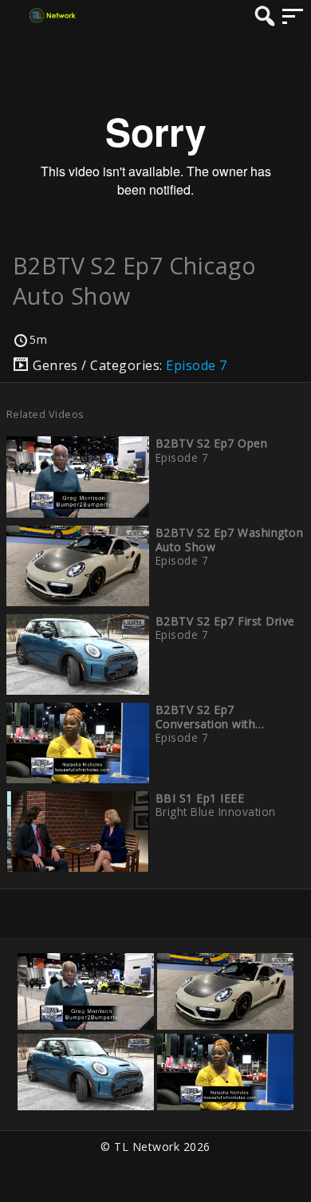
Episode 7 (196, 365)
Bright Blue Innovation (216, 812)
